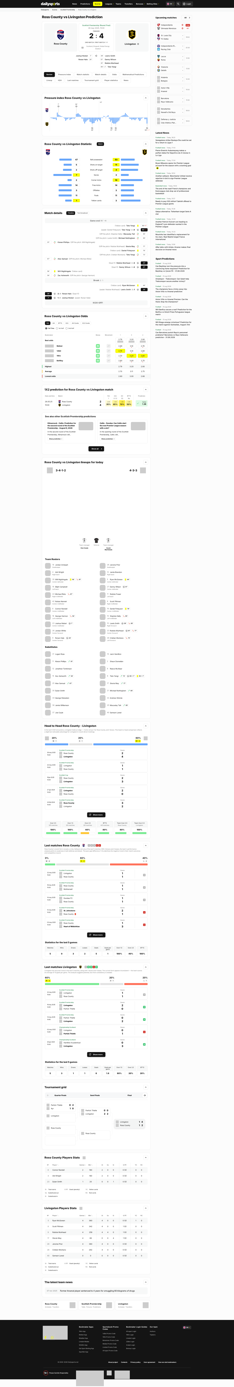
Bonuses (139, 4)
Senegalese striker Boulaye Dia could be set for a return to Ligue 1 (173, 141)
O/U (67, 323)
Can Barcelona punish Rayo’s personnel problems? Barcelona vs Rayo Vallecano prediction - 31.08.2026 (172, 334)
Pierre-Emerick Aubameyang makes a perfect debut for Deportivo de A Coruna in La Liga (173, 152)
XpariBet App (83, 1352)
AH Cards (75, 323)
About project (113, 1362)
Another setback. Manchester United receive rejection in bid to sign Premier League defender (174, 178)
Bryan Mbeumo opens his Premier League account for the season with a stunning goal (173, 164)
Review (49, 74)
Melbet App (83, 1335)
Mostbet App (83, 1338)
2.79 (120, 351)
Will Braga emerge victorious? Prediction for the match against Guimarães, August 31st (173, 323)
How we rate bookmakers (167, 1362)
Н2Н (60, 80)
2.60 (120, 361)
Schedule (48, 1307)
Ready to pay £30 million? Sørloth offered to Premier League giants (173, 202)
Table (83, 1307)
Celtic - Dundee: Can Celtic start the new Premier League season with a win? (113, 425)
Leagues (108, 4)
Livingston (130, 44)
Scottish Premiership (67, 10)
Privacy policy (136, 1362)
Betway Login (131, 1348)
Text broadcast (82, 213)
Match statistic (83, 74)
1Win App (82, 1331)
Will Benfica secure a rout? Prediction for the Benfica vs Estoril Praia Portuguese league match (174, 311)
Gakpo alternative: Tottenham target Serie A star (173, 212)
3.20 (131, 356)
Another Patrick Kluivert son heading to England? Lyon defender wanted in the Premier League (171, 224)
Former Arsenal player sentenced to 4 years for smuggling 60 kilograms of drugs (97, 1291)
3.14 (131, 351)
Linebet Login (130, 1338)
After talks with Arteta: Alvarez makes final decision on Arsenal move (173, 248)
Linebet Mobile (84, 1341)
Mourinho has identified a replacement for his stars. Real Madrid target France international (173, 236)
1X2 (47, 323)
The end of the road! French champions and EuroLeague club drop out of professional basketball (173, 191)
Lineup (49, 80)
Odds (114, 74)
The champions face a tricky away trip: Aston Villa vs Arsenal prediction (171, 290)
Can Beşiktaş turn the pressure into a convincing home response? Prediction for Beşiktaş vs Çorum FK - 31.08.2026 (173, 268)
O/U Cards (86, 323)
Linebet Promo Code (110, 1347)
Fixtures (89, 1307)
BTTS (60, 323)
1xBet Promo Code (109, 1333)
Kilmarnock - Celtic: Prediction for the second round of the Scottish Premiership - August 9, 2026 (62, 425)
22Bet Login (130, 1341)
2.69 (120, 346)
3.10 (131, 346)
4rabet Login (130, 1345)
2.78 (143, 346)
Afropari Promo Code (110, 1351)
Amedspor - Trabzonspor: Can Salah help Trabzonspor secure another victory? (172, 280)
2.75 (143, 361)
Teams (118, 4)
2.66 (143, 351)
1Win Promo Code (109, 1337)
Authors (152, 1331)
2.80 (143, 356)
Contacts (124, 1362)
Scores (98, 4)
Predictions (85, 4)
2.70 (120, 356)
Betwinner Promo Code (111, 1340)
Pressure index (64, 74)
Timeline (71, 213)
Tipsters (152, 1335)
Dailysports (45, 10)
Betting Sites (152, 4)
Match (100, 144)
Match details (100, 74)
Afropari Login (131, 1331)
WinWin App (83, 1345)
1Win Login (130, 1335)
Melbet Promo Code (109, 1344)
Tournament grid (91, 80)
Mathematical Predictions (133, 74)
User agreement (149, 1362)
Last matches (73, 80)
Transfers (129, 4)
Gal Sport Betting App (86, 1348)
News (74, 4)
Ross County (60, 44)
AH (54, 323)
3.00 (131, 361)
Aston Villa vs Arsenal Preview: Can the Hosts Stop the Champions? (172, 300)
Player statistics (111, 80)
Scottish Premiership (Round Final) (96, 25)
